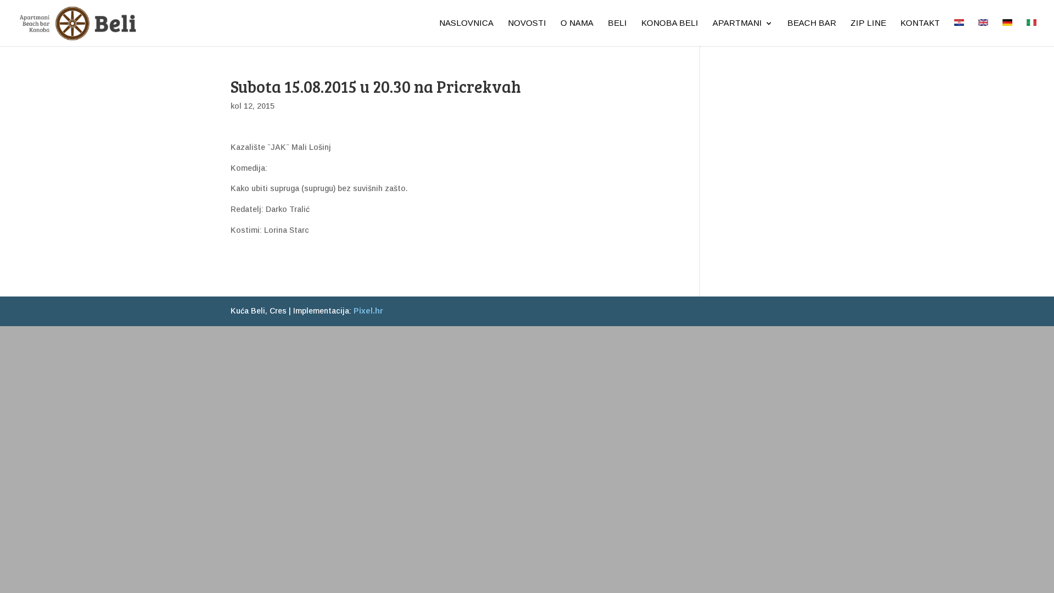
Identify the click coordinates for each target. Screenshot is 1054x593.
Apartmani (737, 23)
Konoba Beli (669, 23)
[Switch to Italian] (1031, 32)
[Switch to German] (1007, 32)
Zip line (868, 23)
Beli (617, 23)
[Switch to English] (983, 32)
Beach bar (811, 23)
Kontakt (920, 23)
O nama (576, 23)
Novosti (527, 23)
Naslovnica (466, 23)
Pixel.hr (368, 310)
